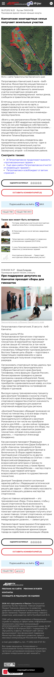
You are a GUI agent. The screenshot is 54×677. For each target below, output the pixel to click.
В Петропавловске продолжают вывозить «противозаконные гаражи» (27, 161)
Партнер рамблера (24, 665)
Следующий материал (26, 670)
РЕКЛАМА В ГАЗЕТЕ (33, 589)
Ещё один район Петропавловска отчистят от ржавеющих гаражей (28, 166)
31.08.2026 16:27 (8, 270)
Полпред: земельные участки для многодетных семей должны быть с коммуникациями (30, 224)
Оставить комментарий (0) (27, 192)
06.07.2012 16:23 (8, 10)
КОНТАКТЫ (7, 592)
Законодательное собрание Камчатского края (22, 322)
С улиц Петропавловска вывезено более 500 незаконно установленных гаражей (29, 248)
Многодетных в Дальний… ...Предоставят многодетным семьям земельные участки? (28, 256)
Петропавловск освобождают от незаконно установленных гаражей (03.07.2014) (29, 240)
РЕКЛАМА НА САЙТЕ (12, 589)
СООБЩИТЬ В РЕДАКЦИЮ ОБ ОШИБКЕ (21, 596)
